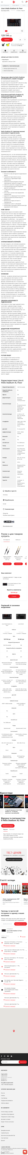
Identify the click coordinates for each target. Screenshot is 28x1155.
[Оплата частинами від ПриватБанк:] (8, 45)
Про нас (3, 1093)
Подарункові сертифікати (7, 1100)
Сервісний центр (5, 1133)
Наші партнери (4, 1138)
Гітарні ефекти (15, 5)
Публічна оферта (5, 1103)
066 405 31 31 (4, 1080)
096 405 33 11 (4, 1079)
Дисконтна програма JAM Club (8, 1135)
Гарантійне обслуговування (7, 1114)
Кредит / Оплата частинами (7, 1121)
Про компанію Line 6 (7, 526)
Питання (11, 829)
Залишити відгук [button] (8, 826)
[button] (22, 2)
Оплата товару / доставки (7, 1111)
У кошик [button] (14, 596)
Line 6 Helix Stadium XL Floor (14, 583)
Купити (6, 39)
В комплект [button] (7, 563)
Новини (3, 1095)
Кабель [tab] (18, 539)
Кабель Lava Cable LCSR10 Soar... (18, 557)
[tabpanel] (14, 22)
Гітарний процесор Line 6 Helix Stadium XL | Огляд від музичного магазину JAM (13, 811)
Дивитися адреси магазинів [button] (14, 859)
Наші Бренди (4, 1098)
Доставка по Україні (5, 1119)
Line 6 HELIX (21, 624)
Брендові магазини (5, 1130)
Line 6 (24, 5)
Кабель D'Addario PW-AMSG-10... (7, 557)
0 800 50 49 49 (4, 1076)
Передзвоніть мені (20, 924)
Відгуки (5, 829)
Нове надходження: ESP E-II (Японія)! (11, 899)
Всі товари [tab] (7, 539)
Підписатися (23, 1062)
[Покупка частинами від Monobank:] (3, 45)
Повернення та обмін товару (7, 1116)
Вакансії (3, 1140)
